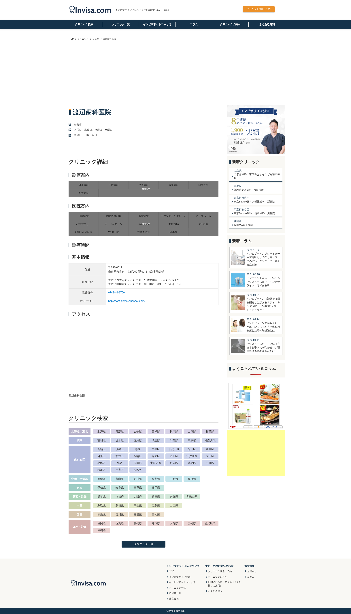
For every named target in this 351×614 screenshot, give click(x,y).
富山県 (120, 478)
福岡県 (101, 523)
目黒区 (101, 456)
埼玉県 (156, 440)
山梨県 (174, 478)
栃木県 (120, 440)
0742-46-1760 (116, 292)
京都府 (120, 496)
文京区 (120, 469)
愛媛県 (138, 514)
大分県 (174, 523)
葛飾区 (101, 462)
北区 (119, 462)
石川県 (138, 478)
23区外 (137, 469)
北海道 (101, 431)
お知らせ (252, 571)
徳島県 (101, 514)
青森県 (120, 431)
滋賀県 (101, 496)
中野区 (210, 462)
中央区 (156, 449)
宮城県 (156, 431)
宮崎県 (192, 523)
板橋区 (138, 456)
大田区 (210, 456)
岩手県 (138, 431)
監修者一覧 (175, 593)
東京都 (192, 440)
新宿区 (101, 449)
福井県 (156, 478)
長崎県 (138, 523)
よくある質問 (267, 24)
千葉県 (174, 440)
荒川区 (174, 456)
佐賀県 (120, 523)
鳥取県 (101, 505)
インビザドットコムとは (157, 24)
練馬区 (101, 469)
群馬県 (138, 440)
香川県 (120, 514)
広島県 (156, 505)
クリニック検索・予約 (259, 9)
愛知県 (101, 487)
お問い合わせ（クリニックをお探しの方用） (224, 583)
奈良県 (174, 496)
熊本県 (156, 523)
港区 (137, 449)
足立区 (156, 456)
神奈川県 (210, 440)
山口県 (174, 505)
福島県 (210, 431)
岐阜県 (120, 487)
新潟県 (101, 478)
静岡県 (156, 487)
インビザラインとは (179, 576)
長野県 (192, 478)
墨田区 (138, 462)
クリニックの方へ (230, 24)
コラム (194, 24)
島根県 (120, 505)
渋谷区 (120, 449)
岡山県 (138, 505)
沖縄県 (101, 530)
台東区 (174, 462)
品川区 (192, 449)
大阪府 (138, 496)
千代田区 (173, 449)
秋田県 (174, 431)
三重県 (138, 487)
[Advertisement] (175, 73)
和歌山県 (191, 496)
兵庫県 (156, 496)
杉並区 (120, 456)
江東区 (210, 449)
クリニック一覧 (121, 24)
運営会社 (174, 598)
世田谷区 (155, 462)
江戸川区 (191, 456)
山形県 (192, 431)
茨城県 (101, 440)
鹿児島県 (210, 523)
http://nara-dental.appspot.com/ (126, 300)
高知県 (156, 514)
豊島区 (192, 462)
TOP (171, 571)
